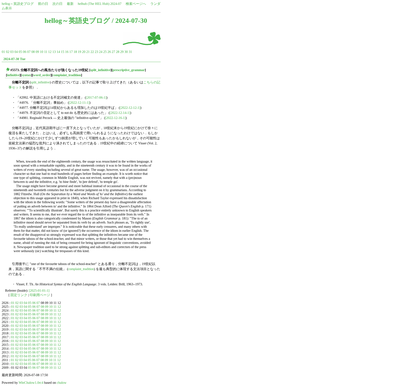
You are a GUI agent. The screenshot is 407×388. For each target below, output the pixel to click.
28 (117, 52)
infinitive (13, 75)
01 (3, 52)
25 (105, 52)
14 (58, 52)
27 (113, 52)
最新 (70, 4)
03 (12, 52)
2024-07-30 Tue (14, 59)
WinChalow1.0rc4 (31, 382)
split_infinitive (100, 70)
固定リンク (18, 295)
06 (24, 52)
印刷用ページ (40, 295)
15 (62, 52)
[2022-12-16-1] (115, 118)
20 (83, 52)
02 (7, 52)
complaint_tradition (67, 75)
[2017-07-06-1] (96, 97)
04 (16, 52)
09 (37, 52)
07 (29, 52)
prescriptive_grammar (129, 70)
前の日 (43, 4)
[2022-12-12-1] (130, 107)
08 (33, 52)
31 (130, 52)
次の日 (57, 4)
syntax (26, 75)
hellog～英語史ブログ (18, 4)
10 (41, 52)
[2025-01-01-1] (39, 290)
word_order (41, 75)
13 (54, 52)
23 (96, 52)
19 (79, 52)
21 (88, 52)
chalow (62, 382)
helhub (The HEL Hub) (93, 4)
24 (100, 52)
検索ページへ (136, 4)
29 (122, 52)
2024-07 (115, 4)
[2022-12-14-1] (120, 113)
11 (45, 52)
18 (75, 52)
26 (109, 52)
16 (66, 52)
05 (20, 52)
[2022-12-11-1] (79, 102)
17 (71, 52)
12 (50, 52)
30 (126, 52)
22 (92, 52)
